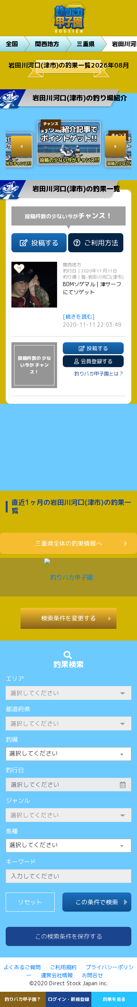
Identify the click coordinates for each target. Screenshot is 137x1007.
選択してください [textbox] (33, 753)
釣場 (12, 739)
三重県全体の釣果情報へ (68, 543)
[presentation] (21, 146)
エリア (15, 678)
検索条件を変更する (68, 618)
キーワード (21, 861)
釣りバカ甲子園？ (23, 999)
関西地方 (47, 44)
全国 (12, 44)
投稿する (45, 243)
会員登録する (97, 361)
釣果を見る (114, 999)
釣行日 (15, 770)
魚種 (12, 831)
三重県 (85, 44)
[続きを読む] (79, 316)
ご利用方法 (101, 243)
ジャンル (18, 800)
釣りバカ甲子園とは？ (99, 373)
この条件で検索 (96, 902)
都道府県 (18, 709)
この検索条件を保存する (68, 936)
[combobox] (68, 754)
